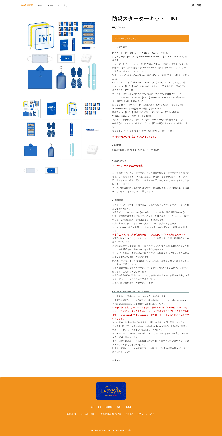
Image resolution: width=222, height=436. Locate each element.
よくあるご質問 (87, 414)
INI (99, 407)
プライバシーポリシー (147, 414)
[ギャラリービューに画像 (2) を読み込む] (51, 108)
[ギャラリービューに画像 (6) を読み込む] (51, 129)
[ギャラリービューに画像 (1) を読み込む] (30, 108)
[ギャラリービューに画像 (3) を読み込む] (71, 108)
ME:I (119, 407)
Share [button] (117, 360)
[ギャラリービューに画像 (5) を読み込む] (30, 129)
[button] (65, 5)
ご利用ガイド (71, 414)
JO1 (92, 407)
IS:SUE (128, 407)
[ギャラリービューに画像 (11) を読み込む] (71, 149)
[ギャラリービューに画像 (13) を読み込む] (30, 170)
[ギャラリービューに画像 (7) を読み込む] (71, 129)
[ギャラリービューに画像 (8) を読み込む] (92, 129)
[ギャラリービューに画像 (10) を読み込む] (51, 149)
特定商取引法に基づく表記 (110, 414)
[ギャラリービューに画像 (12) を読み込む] (92, 149)
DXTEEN (109, 407)
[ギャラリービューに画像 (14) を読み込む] (51, 170)
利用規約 (129, 414)
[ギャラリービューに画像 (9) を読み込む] (30, 149)
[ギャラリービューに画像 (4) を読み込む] (92, 108)
